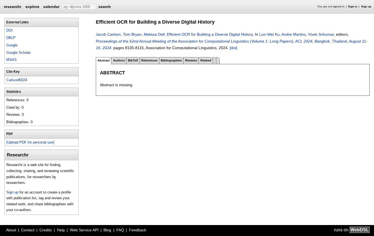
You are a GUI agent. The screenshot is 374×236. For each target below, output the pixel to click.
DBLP (11, 38)
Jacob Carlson (108, 34)
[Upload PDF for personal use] (30, 142)
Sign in (352, 6)
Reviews (191, 60)
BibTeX (133, 60)
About (11, 230)
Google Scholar (18, 52)
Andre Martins (293, 34)
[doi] (233, 48)
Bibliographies (171, 60)
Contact (27, 230)
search (104, 6)
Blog (107, 230)
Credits (45, 230)
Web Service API (84, 230)
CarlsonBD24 (16, 80)
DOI (9, 30)
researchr (12, 6)
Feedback (137, 230)
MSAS (11, 60)
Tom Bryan (132, 34)
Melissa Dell (154, 34)
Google (12, 45)
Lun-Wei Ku (269, 34)
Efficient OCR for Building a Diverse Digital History (210, 34)
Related (205, 60)
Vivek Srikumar (321, 34)
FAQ (120, 230)
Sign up (366, 6)
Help (61, 230)
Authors (119, 60)
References (149, 60)
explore (32, 6)
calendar (51, 6)
